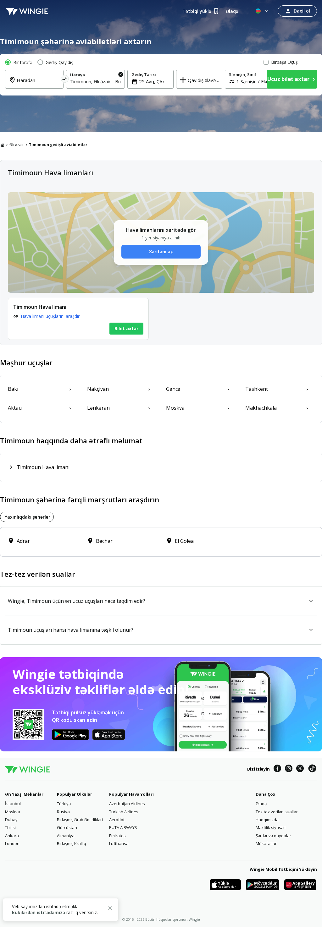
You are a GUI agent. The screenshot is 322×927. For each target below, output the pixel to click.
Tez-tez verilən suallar (277, 812)
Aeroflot (117, 819)
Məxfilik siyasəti (271, 827)
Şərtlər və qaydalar (273, 835)
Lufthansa (119, 843)
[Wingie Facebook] (277, 769)
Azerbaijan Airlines (127, 803)
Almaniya (66, 835)
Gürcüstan (67, 827)
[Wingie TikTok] (312, 769)
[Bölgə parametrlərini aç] (262, 11)
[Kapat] (110, 909)
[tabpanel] (161, 542)
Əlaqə (261, 803)
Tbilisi (10, 827)
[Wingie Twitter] (300, 769)
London (12, 843)
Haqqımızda (267, 819)
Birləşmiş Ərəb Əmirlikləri (80, 819)
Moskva (12, 812)
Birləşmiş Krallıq (71, 843)
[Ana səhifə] (2, 145)
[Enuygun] (27, 11)
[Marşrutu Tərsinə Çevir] (65, 80)
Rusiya (63, 812)
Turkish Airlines (123, 812)
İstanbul (13, 803)
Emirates (117, 835)
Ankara (12, 835)
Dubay (11, 819)
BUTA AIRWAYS (123, 827)
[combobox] (38, 84)
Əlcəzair (16, 145)
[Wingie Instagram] (288, 769)
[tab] (27, 517)
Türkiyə (64, 803)
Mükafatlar (266, 843)
